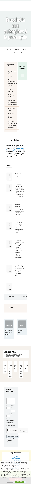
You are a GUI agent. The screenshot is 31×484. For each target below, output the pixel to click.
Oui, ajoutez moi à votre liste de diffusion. (10, 440)
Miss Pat (25, 297)
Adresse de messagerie (13, 407)
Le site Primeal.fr (15, 458)
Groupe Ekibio (15, 457)
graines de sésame (10, 356)
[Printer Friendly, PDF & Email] (7, 162)
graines (20, 354)
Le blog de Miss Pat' (15, 460)
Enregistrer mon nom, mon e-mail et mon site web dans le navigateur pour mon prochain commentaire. (10, 422)
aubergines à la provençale (12, 354)
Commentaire (12, 297)
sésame (17, 356)
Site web (8, 414)
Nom (7, 405)
